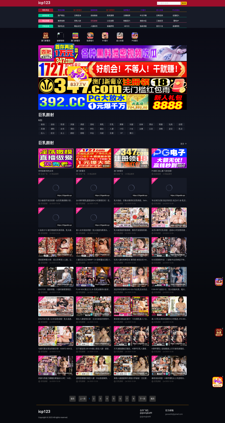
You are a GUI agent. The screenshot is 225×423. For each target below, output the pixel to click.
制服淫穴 (126, 21)
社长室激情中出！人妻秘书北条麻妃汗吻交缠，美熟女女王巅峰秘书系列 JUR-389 (184, 260)
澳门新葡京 (80, 171)
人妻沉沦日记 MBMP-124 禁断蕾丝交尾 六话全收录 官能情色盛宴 (102, 260)
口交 (151, 129)
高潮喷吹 (176, 26)
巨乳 (111, 124)
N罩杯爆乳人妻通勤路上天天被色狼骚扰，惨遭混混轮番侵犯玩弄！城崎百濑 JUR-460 (186, 349)
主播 (141, 129)
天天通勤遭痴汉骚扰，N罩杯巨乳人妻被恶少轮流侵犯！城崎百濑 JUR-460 (144, 349)
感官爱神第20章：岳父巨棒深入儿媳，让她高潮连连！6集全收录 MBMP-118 (69, 260)
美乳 (102, 124)
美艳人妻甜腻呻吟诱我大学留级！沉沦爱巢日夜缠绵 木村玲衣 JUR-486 (142, 378)
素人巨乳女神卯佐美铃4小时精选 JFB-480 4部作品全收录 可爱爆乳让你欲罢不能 (184, 319)
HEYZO (126, 26)
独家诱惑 (143, 26)
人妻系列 (94, 26)
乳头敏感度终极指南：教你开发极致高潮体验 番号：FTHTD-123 (139, 230)
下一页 (142, 399)
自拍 (52, 124)
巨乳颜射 (94, 21)
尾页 (152, 399)
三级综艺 (159, 21)
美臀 (121, 124)
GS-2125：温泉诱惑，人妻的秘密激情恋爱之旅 (57, 289)
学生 (92, 129)
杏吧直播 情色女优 (45, 171)
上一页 (82, 399)
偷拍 (43, 124)
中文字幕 (143, 15)
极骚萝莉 (110, 26)
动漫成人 (176, 15)
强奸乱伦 (61, 26)
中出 (92, 133)
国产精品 (61, 15)
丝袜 (141, 124)
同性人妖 (77, 21)
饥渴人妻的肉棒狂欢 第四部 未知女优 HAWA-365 (133, 260)
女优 (62, 129)
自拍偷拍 (94, 15)
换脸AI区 (143, 21)
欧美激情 (110, 15)
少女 (131, 129)
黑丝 (151, 124)
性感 (62, 124)
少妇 (121, 129)
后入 (43, 133)
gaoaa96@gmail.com (174, 414)
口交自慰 (110, 21)
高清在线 (45, 15)
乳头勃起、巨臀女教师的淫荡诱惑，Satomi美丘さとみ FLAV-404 (140, 200)
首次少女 (159, 26)
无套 (111, 133)
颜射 (72, 133)
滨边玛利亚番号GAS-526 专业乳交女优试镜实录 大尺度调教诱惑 (139, 289)
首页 (72, 399)
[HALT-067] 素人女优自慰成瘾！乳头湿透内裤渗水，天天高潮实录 (64, 319)
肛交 (52, 133)
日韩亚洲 (77, 15)
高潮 (43, 129)
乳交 (180, 129)
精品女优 (77, 26)
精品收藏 (45, 21)
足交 (171, 129)
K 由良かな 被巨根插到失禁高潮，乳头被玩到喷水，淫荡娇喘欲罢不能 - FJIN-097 (71, 230)
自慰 (180, 124)
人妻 (111, 129)
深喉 (161, 129)
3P (121, 133)
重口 (131, 133)
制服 (161, 124)
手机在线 (45, 26)
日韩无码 (159, 15)
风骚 (72, 124)
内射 (102, 133)
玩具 (171, 124)
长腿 (131, 124)
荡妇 (72, 129)
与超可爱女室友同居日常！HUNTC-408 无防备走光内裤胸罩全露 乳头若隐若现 (70, 349)
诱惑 (82, 124)
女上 (62, 133)
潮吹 (52, 129)
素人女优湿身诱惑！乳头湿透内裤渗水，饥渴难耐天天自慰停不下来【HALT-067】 (109, 230)
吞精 (82, 133)
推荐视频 (61, 21)
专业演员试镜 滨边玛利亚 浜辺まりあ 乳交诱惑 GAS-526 (174, 200)
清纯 (92, 124)
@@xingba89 (145, 417)
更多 (182, 144)
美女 (102, 129)
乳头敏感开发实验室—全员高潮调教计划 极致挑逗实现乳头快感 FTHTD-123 (68, 200)
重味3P (176, 21)
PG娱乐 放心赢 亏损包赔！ (162, 171)
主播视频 (126, 15)
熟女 (82, 129)
